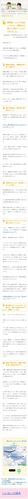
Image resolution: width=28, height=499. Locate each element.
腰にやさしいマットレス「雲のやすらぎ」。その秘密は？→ (17, 443)
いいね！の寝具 (8, 4)
